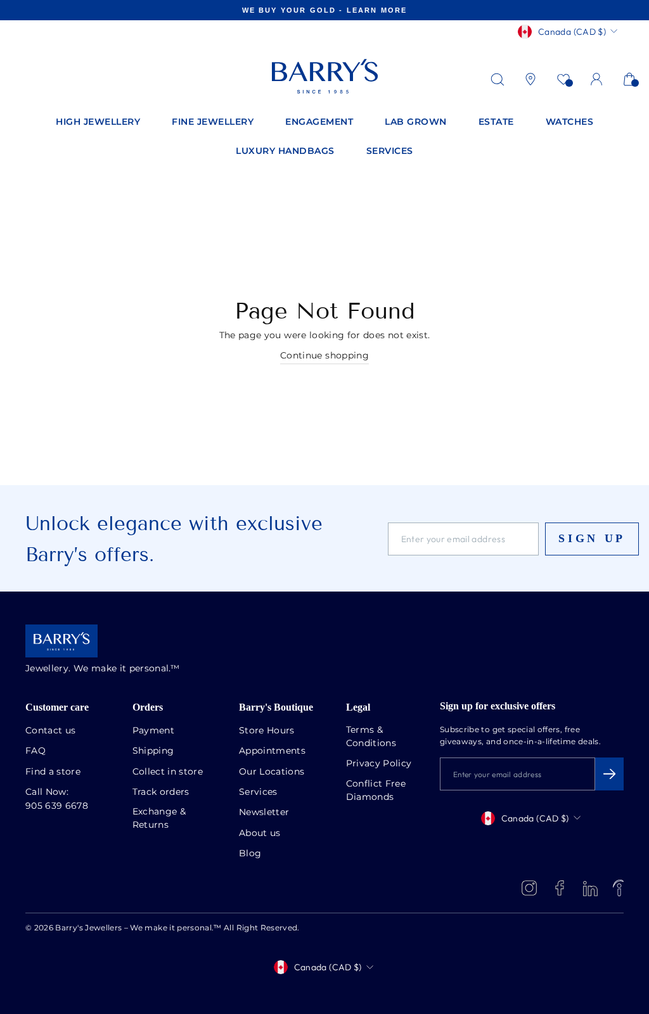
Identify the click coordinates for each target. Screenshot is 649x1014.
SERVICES (389, 151)
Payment (153, 731)
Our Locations (272, 772)
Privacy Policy (379, 763)
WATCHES (570, 122)
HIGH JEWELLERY (98, 122)
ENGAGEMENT (319, 122)
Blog (250, 853)
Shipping (153, 751)
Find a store (52, 772)
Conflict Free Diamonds (376, 791)
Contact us (50, 731)
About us (260, 833)
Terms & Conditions (371, 737)
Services (258, 792)
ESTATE (496, 122)
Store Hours (267, 731)
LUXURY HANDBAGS (285, 151)
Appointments (272, 751)
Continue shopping (324, 356)
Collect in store (167, 772)
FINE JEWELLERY (213, 122)
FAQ (35, 751)
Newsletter (264, 812)
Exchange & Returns (159, 819)
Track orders (161, 792)
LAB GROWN (416, 122)
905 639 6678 (56, 806)
